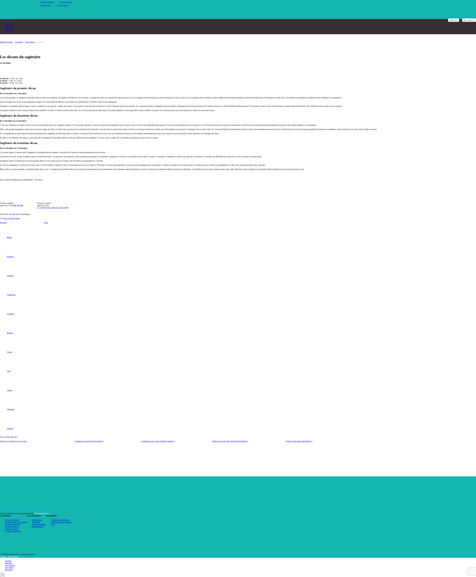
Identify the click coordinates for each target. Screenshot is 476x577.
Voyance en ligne (11, 529)
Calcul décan (30, 42)
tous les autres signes (12, 218)
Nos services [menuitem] (10, 565)
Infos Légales (13, 557)
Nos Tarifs (9, 29)
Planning (8, 24)
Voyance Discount (12, 520)
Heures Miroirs (38, 527)
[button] (3, 327)
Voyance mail (62, 5)
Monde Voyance (6, 42)
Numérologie (37, 520)
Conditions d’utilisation (60, 520)
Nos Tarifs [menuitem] (9, 567)
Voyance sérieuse (11, 527)
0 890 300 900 (17, 205)
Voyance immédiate (12, 524)
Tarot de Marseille (39, 524)
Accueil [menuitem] (8, 561)
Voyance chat (45, 5)
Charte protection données (61, 522)
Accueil (8, 22)
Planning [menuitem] (8, 563)
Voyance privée (66, 2)
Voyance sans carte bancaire (16, 522)
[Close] (2, 575)
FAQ (53, 524)
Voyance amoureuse (13, 531)
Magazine (9, 31)
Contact (3, 557)
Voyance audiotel (47, 2)
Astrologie (19, 42)
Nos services (10, 27)
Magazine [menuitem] (9, 570)
